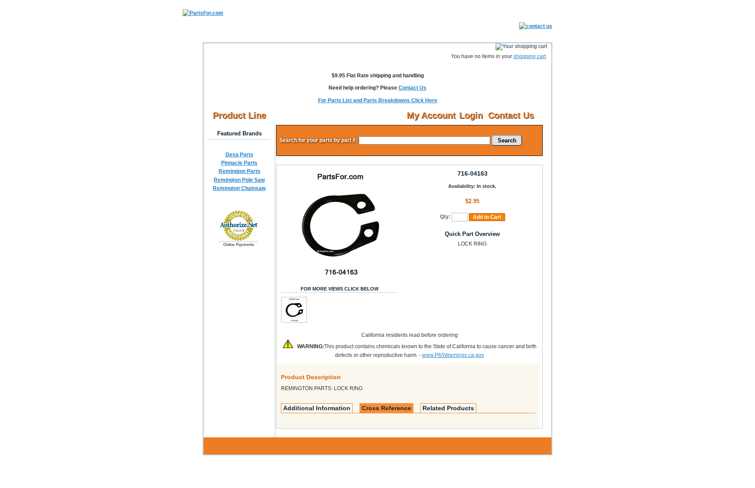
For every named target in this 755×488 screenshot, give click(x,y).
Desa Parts (239, 155)
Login (471, 115)
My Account (431, 115)
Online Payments (238, 244)
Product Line (239, 115)
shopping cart (529, 56)
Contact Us (412, 88)
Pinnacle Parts (239, 163)
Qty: (445, 217)
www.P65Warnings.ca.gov (453, 355)
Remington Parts (239, 171)
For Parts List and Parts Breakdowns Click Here (377, 100)
